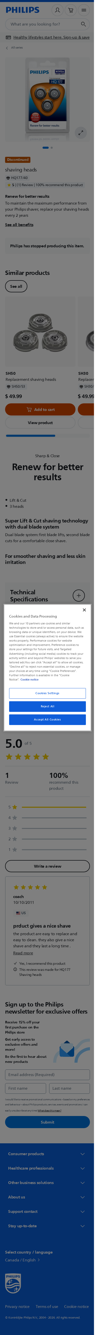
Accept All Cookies (45, 719)
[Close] (81, 609)
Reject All (45, 706)
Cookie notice (28, 679)
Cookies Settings (45, 693)
